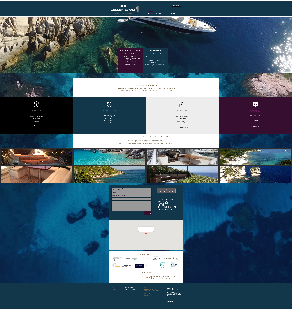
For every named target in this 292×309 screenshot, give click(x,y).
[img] (36, 157)
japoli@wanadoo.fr (168, 209)
